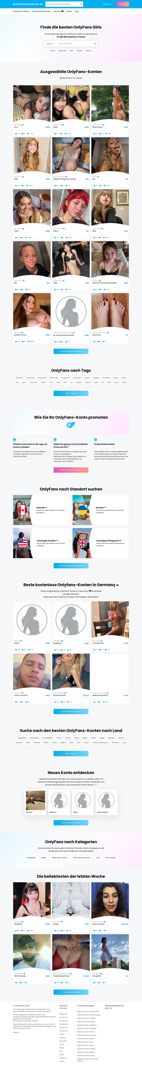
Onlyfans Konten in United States (88, 1012)
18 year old (19, 378)
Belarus (54, 743)
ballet (96, 382)
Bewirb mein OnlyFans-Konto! (71, 470)
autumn (88, 382)
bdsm (125, 382)
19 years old (30, 378)
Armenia (121, 738)
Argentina (111, 738)
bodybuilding (111, 387)
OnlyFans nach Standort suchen (71, 566)
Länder (69, 11)
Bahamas (37, 743)
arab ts (43, 382)
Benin (79, 743)
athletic (79, 382)
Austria (28, 743)
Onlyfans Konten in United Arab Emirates (87, 1060)
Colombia (82, 747)
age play (96, 378)
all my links (106, 378)
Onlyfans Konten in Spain (85, 1045)
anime (24, 382)
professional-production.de (28, 4)
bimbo (62, 387)
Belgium (63, 743)
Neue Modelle (110, 858)
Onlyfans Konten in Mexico (86, 1052)
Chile (66, 747)
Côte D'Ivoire (122, 747)
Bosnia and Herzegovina (101, 743)
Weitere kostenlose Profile (71, 711)
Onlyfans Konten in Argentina (87, 1025)
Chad (59, 747)
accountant (77, 378)
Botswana (115, 743)
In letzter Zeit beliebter (71, 992)
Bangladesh (22, 738)
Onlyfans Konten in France (86, 1032)
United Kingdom (47, 738)
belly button (27, 387)
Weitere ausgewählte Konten (71, 351)
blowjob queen (89, 387)
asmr (65, 382)
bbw (109, 382)
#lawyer (79, 51)
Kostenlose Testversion (41, 11)
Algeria (85, 738)
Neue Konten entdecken (71, 823)
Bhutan (86, 743)
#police (88, 51)
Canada (68, 738)
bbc (103, 382)
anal (17, 382)
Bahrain (46, 743)
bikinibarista (53, 387)
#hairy (53, 51)
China (74, 747)
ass (72, 382)
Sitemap (16, 1032)
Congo (101, 747)
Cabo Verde (39, 747)
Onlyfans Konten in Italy (85, 1042)
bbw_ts (116, 382)
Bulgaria (18, 747)
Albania (76, 738)
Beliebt (43, 858)
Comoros (92, 747)
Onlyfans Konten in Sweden (86, 1049)
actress (87, 378)
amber (124, 378)
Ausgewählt (31, 858)
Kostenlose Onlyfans (21, 11)
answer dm (33, 382)
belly (18, 387)
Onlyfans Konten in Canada (86, 1018)
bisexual (71, 387)
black (79, 387)
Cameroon (50, 747)
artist (58, 382)
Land (98, 858)
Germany (57, 11)
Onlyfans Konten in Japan (85, 1039)
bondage (122, 387)
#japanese (62, 51)
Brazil (124, 743)
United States (34, 738)
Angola (102, 738)
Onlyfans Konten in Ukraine (86, 1022)
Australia (19, 743)
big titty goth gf (40, 387)
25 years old (54, 378)
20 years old (42, 378)
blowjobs (101, 387)
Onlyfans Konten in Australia (86, 1028)
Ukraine (59, 738)
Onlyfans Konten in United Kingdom (89, 1015)
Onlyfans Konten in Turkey (86, 1056)
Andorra (93, 738)
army (51, 382)
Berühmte (123, 4)
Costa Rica (111, 747)
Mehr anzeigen (71, 393)
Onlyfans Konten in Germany (87, 1035)
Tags (77, 11)
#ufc (71, 51)
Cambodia (27, 747)
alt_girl (116, 378)
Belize (72, 743)
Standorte (107, 4)
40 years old (65, 378)
